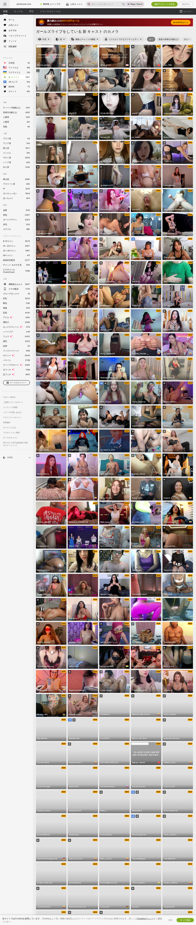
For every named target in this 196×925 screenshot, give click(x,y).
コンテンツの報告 (10, 407)
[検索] (123, 4)
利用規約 (6, 422)
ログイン (186, 4)
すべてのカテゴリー (18, 382)
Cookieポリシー (145, 918)
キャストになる (9, 427)
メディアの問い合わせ (12, 412)
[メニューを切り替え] (5, 4)
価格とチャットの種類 (85, 39)
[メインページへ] (24, 4)
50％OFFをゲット (180, 22)
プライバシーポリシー (12, 417)
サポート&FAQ (9, 397)
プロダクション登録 (11, 432)
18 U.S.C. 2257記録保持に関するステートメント (15, 444)
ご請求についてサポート (13, 402)
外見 (44, 39)
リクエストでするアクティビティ (124, 39)
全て (151, 39)
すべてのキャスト (10, 437)
